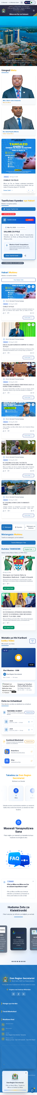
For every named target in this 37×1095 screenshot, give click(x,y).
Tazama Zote (29, 716)
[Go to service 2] (14, 965)
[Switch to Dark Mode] (22, 2)
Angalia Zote (28, 553)
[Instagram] (13, 998)
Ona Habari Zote (18, 284)
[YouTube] (24, 998)
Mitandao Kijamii (15, 2)
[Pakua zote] (28, 725)
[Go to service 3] (15, 965)
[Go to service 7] (23, 965)
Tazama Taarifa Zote (12, 213)
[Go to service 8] (24, 965)
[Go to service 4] (17, 965)
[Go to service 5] (19, 965)
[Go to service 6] (21, 965)
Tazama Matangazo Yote (18, 546)
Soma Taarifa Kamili (12, 259)
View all (32, 645)
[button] (18, 892)
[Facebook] (18, 998)
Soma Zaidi (7, 194)
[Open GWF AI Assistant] (32, 1090)
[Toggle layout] (26, 1073)
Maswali (5, 2)
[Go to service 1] (12, 965)
